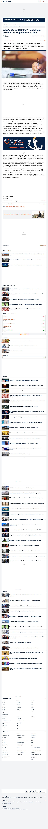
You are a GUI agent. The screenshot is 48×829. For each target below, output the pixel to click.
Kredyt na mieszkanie (20, 742)
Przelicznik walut (5, 744)
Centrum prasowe (20, 797)
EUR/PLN (18, 702)
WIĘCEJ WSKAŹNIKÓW (24, 334)
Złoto (32, 702)
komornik (17, 206)
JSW (17, 728)
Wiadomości (18, 24)
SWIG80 (3, 709)
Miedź (32, 704)
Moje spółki (18, 723)
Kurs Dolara (19, 707)
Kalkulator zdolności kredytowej (36, 754)
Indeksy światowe (5, 714)
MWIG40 (3, 707)
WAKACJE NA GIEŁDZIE (13, 19)
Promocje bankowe (5, 757)
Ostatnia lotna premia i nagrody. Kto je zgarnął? (32, 20)
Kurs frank (4, 740)
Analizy (19, 26)
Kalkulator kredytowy (20, 745)
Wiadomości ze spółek (20, 720)
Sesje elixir (33, 752)
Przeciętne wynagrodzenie (6, 720)
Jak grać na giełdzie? (5, 735)
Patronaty (13, 797)
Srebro (32, 707)
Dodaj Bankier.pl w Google (39, 35)
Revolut (18, 747)
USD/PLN (18, 704)
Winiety (18, 749)
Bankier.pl (5, 24)
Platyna (32, 709)
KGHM (18, 725)
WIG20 (3, 704)
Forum (23, 26)
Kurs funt (3, 742)
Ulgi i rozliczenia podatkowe (35, 747)
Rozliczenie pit (33, 735)
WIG (3, 705)
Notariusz (14, 206)
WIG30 (3, 702)
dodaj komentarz (43, 245)
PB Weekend (4, 749)
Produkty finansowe (27, 797)
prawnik (7, 206)
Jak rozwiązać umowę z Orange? (22, 740)
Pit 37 (32, 740)
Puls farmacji (4, 803)
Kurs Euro (18, 709)
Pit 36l (32, 742)
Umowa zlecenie (19, 737)
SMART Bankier (33, 749)
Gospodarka (13, 24)
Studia (21, 206)
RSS (16, 797)
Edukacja (23, 206)
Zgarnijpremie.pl (5, 752)
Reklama (6, 797)
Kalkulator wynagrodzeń (21, 735)
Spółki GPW (19, 718)
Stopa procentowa (5, 754)
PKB (3, 723)
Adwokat (10, 206)
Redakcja (9, 797)
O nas (3, 797)
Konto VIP (4, 747)
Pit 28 (32, 744)
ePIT (32, 759)
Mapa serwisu (40, 797)
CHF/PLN (18, 705)
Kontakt (32, 797)
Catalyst (3, 712)
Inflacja (3, 718)
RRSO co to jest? (19, 754)
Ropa (32, 705)
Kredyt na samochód (20, 744)
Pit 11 (32, 745)
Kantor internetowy (5, 745)
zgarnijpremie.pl (9, 803)
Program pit (33, 737)
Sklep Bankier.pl (33, 757)
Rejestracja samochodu (20, 752)
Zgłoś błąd (35, 797)
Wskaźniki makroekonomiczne (11, 26)
